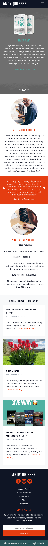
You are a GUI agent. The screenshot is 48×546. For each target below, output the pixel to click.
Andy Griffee (15, 4)
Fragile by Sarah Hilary (24, 257)
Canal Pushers (24, 492)
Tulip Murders (13, 371)
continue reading (27, 328)
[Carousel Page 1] (20, 90)
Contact (24, 504)
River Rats (24, 496)
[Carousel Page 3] (25, 90)
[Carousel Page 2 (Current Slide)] (23, 90)
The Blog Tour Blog (24, 245)
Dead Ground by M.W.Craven (24, 275)
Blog (24, 500)
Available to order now (24, 69)
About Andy (24, 489)
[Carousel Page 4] (28, 90)
